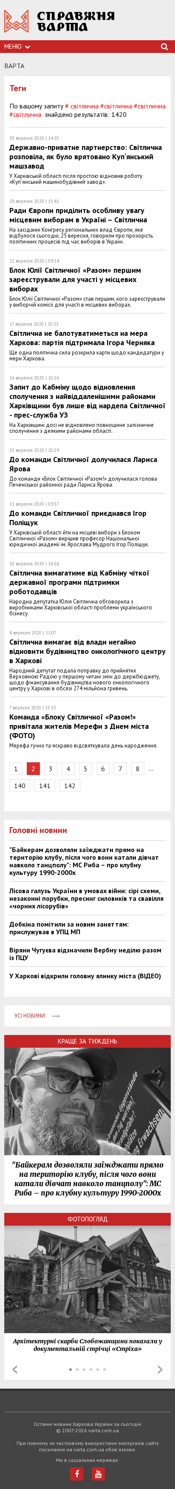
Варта (14, 65)
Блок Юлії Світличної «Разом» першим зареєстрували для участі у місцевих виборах (75, 279)
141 (45, 785)
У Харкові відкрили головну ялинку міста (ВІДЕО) (85, 975)
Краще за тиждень (87, 1041)
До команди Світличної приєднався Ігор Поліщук (78, 517)
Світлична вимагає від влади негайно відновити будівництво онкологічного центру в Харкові (87, 651)
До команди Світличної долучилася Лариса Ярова (83, 463)
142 (70, 785)
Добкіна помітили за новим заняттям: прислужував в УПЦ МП (69, 928)
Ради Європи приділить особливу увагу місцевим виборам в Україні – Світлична (78, 214)
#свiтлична (116, 106)
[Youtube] (98, 1474)
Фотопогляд (88, 1219)
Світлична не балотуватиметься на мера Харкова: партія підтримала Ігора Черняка (82, 337)
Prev (15, 1369)
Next (160, 1369)
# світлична (82, 106)
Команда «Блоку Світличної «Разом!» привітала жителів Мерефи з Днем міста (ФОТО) (79, 726)
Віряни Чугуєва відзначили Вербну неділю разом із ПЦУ (85, 954)
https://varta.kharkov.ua (59, 26)
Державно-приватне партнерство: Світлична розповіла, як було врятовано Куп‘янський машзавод (85, 156)
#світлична (150, 106)
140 (19, 785)
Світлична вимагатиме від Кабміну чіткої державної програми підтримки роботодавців (79, 582)
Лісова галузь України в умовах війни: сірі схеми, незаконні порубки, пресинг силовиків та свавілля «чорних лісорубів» (86, 898)
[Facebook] (76, 1474)
